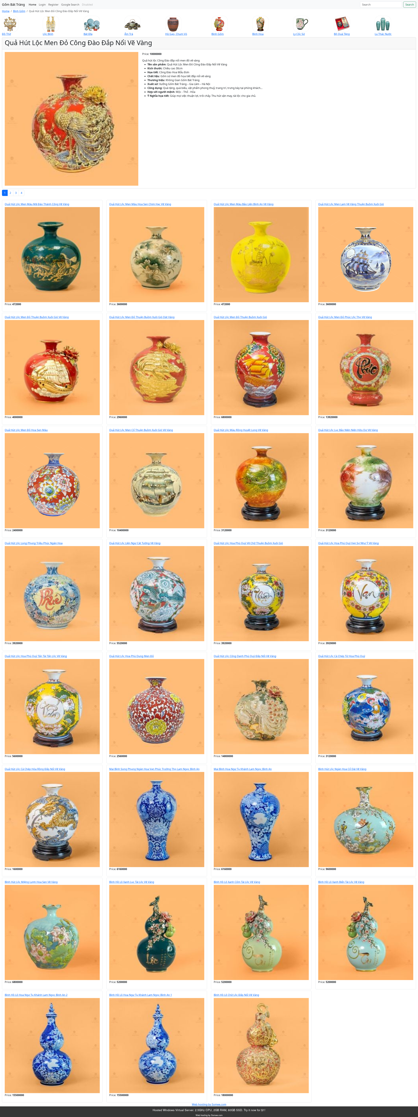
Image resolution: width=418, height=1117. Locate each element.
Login (42, 4)
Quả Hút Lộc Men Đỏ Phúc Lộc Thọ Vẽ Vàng (345, 317)
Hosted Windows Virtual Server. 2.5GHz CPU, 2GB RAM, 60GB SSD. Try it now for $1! (209, 1110)
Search (409, 4)
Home (32, 4)
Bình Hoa (258, 34)
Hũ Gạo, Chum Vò (176, 34)
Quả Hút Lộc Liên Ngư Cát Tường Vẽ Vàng (135, 543)
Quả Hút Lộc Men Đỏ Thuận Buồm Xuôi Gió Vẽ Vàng (37, 317)
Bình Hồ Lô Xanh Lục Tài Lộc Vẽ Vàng (131, 882)
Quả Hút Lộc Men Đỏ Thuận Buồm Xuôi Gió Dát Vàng (142, 317)
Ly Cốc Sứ (299, 34)
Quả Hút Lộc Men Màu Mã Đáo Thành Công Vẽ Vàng (37, 204)
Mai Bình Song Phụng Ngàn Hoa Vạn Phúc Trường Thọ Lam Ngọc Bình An (154, 769)
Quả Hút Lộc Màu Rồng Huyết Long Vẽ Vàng (241, 430)
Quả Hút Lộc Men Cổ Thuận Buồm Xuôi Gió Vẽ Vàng (141, 430)
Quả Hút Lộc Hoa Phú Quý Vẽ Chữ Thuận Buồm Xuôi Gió (248, 543)
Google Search (70, 4)
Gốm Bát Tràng (13, 4)
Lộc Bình (48, 34)
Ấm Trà (128, 34)
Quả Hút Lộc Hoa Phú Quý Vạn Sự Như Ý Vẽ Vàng (348, 543)
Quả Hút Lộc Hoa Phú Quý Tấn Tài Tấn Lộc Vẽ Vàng (36, 656)
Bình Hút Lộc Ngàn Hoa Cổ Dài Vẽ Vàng (342, 769)
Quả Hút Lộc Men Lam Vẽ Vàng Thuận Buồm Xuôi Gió (351, 204)
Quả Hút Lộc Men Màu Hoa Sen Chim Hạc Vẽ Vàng (140, 204)
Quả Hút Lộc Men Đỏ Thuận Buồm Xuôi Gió (240, 317)
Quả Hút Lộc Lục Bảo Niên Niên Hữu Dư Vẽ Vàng (348, 430)
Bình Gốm (19, 11)
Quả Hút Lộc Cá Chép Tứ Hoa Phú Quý (341, 656)
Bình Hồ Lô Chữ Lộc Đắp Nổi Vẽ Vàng (236, 995)
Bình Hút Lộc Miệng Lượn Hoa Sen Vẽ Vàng (31, 882)
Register (53, 4)
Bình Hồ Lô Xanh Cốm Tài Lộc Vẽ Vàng (237, 882)
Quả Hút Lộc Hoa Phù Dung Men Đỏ (131, 656)
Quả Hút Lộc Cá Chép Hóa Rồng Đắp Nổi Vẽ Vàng (35, 769)
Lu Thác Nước (383, 34)
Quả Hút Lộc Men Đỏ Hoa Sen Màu (26, 430)
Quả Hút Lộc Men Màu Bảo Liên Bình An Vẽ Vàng (243, 204)
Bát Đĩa (88, 34)
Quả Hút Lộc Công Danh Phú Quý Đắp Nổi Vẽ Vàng (245, 656)
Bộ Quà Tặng (342, 34)
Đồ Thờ (6, 34)
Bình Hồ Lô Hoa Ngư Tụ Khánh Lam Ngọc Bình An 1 (140, 995)
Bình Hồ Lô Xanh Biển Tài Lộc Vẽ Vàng (341, 882)
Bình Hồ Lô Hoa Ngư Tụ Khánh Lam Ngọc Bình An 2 (36, 995)
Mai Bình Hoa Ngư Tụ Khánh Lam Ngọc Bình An (243, 769)
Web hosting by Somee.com (209, 1104)
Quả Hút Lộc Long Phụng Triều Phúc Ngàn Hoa (34, 543)
